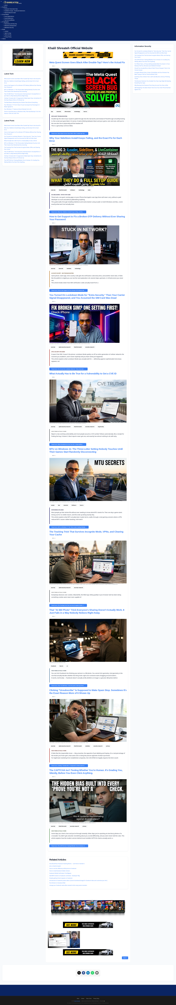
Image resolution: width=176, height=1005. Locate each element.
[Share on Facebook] (83, 973)
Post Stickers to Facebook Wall (57, 883)
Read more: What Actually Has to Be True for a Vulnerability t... (67, 444)
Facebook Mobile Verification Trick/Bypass (60, 873)
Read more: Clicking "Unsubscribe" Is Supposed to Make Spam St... (68, 765)
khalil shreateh (63, 190)
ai (67, 666)
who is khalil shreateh (55, 866)
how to (85, 111)
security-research (89, 347)
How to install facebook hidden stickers (59, 871)
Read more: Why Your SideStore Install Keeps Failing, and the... (67, 212)
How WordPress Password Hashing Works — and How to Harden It (66, 863)
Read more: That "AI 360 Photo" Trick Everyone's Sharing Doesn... (68, 685)
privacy (108, 746)
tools (89, 190)
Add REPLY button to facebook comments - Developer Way (64, 875)
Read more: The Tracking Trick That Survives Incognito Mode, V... (68, 605)
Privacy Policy (96, 998)
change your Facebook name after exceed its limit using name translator (68, 885)
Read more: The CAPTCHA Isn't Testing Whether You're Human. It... (68, 846)
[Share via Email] (97, 973)
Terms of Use (89, 998)
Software (72, 190)
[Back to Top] (173, 1002)
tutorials (59, 111)
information (68, 111)
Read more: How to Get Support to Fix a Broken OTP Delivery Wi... (68, 290)
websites (69, 268)
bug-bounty (101, 426)
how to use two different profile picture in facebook (62, 868)
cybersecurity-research (64, 347)
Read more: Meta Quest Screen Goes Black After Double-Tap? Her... (69, 133)
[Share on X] (79, 973)
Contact (82, 998)
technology (77, 111)
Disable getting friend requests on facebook (60, 878)
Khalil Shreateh (77, 1001)
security (53, 268)
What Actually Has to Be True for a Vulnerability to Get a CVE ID (83, 373)
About (78, 998)
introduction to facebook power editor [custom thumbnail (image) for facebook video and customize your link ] (78, 880)
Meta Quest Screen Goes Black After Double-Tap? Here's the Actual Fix (87, 62)
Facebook (53, 666)
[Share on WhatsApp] (92, 973)
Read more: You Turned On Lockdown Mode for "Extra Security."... (68, 369)
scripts (52, 505)
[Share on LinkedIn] (88, 973)
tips (52, 111)
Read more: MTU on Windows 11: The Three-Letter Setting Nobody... (69, 527)
